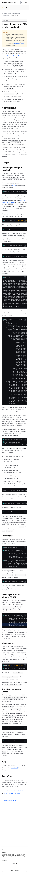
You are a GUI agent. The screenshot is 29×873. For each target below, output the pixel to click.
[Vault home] (4, 8)
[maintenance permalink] (15, 643)
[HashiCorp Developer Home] (9, 2)
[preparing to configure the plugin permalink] (26, 168)
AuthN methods (5, 15)
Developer (4, 13)
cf (10, 412)
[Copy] (25, 191)
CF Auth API (14, 768)
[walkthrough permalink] (15, 536)
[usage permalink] (11, 163)
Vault (9, 13)
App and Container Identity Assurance (13, 56)
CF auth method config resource (13, 790)
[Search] (21, 2)
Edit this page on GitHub (10, 800)
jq (14, 206)
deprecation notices (19, 43)
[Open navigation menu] (25, 2)
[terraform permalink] (15, 776)
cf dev (14, 185)
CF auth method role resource (12, 793)
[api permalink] (7, 762)
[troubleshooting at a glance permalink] (26, 689)
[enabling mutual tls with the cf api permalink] (26, 595)
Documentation (16, 13)
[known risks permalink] (17, 108)
